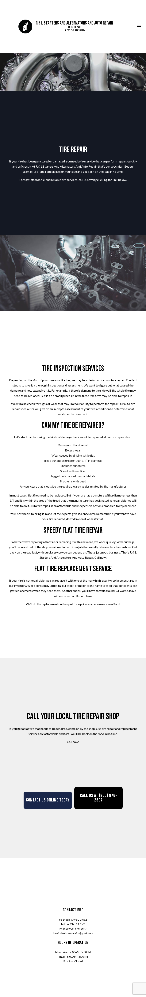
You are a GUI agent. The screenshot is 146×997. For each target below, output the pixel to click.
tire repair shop (121, 439)
